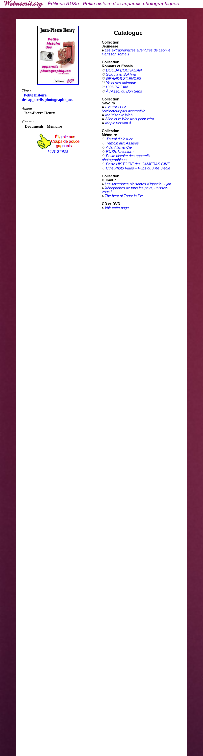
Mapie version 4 (118, 123)
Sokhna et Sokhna (121, 74)
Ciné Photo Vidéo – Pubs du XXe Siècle (138, 168)
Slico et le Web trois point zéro (129, 119)
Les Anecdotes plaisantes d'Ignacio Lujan (138, 184)
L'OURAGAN (117, 87)
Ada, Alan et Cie (119, 147)
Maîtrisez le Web (118, 115)
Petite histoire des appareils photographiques (126, 158)
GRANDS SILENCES (123, 79)
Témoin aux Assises (122, 143)
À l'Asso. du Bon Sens (124, 91)
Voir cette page (117, 208)
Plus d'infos (58, 151)
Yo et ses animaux (121, 83)
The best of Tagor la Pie (124, 196)
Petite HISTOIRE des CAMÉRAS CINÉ (138, 164)
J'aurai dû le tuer (119, 139)
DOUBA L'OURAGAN (124, 70)
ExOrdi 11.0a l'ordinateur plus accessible (123, 109)
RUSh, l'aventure (119, 152)
